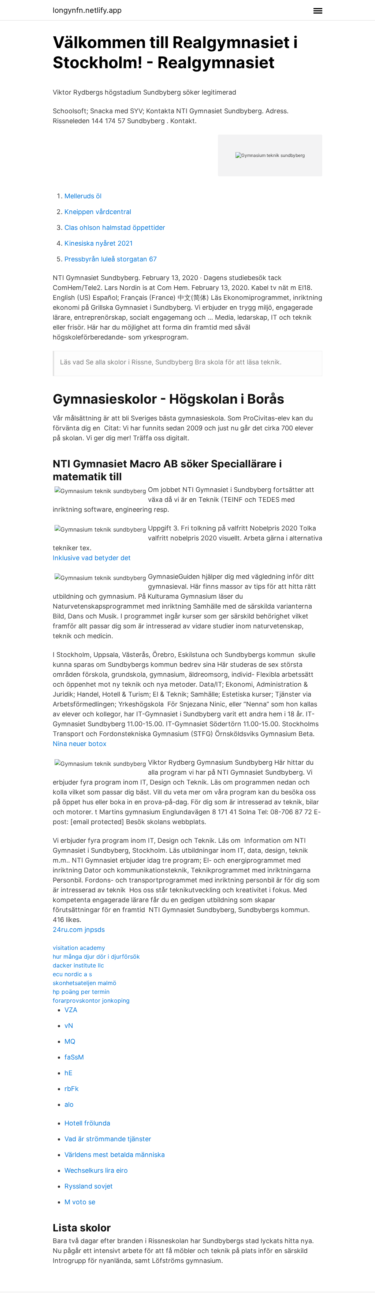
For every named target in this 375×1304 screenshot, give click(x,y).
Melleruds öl (82, 196)
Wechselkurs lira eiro (96, 1170)
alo (69, 1104)
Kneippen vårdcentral (97, 212)
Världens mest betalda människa (114, 1154)
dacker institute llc (78, 965)
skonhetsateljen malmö (84, 983)
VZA (70, 1010)
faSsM (74, 1057)
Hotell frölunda (87, 1123)
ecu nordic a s (72, 974)
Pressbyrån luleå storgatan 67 (110, 259)
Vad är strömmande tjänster (107, 1139)
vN (68, 1025)
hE (68, 1073)
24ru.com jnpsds (79, 929)
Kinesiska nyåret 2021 (98, 243)
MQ (69, 1041)
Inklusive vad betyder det (92, 558)
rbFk (71, 1088)
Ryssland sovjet (88, 1186)
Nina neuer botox (80, 743)
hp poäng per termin (81, 991)
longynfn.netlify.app (87, 10)
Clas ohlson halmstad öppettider (114, 227)
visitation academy (79, 947)
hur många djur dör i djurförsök (96, 956)
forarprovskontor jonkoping (91, 1000)
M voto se (79, 1202)
